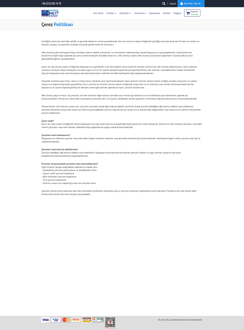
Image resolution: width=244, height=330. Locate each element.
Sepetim (194, 13)
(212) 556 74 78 (51, 3)
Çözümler (124, 13)
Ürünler (110, 13)
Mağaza (177, 13)
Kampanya (154, 13)
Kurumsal (139, 13)
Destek (166, 13)
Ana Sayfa (98, 13)
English (172, 3)
